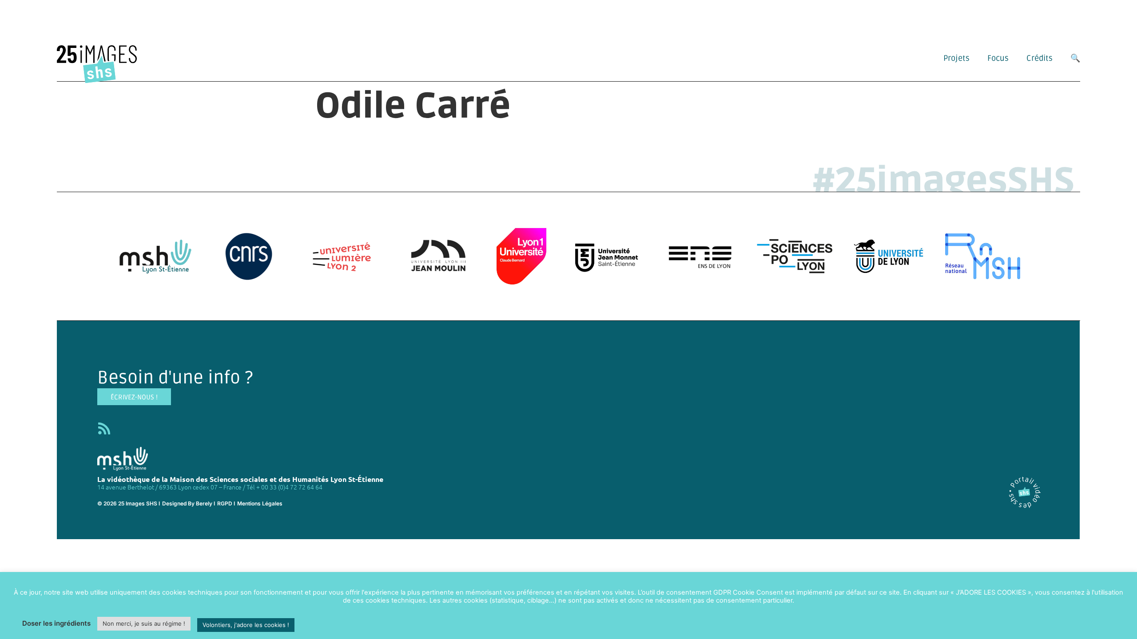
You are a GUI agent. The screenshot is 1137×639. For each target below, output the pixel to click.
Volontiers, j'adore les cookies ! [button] (246, 624)
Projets (956, 58)
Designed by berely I (188, 503)
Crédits (1039, 58)
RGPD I (226, 503)
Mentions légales (259, 503)
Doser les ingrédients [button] (56, 623)
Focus (998, 58)
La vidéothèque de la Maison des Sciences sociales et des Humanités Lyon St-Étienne (240, 479)
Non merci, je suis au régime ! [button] (144, 623)
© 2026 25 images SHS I (128, 503)
